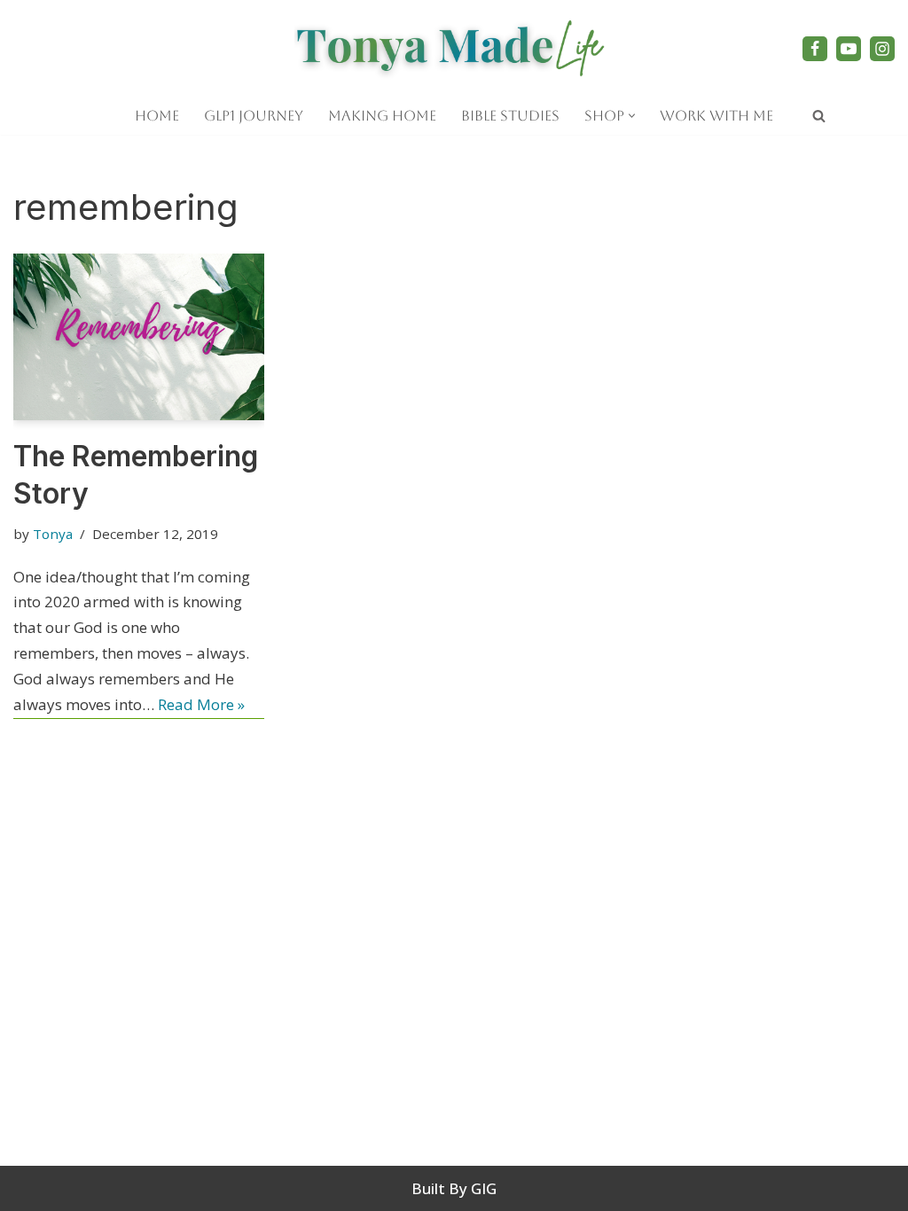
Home (157, 115)
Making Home (382, 115)
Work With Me (716, 115)
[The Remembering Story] (138, 337)
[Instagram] (882, 48)
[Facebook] (814, 48)
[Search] (819, 115)
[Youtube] (848, 48)
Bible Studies (510, 115)
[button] (632, 116)
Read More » (201, 704)
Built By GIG (454, 1188)
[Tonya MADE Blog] (454, 48)
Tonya (53, 534)
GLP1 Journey (253, 115)
